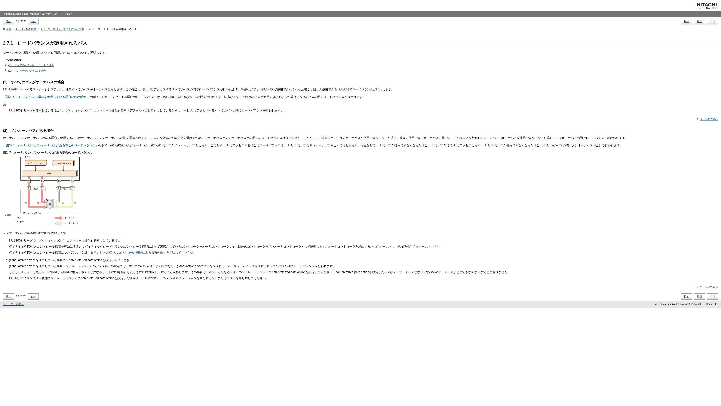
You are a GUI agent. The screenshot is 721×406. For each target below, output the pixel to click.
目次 (686, 21)
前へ (8, 21)
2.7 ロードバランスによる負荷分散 (62, 29)
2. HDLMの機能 (26, 29)
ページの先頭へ (709, 119)
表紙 (8, 29)
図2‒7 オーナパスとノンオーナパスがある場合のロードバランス (50, 145)
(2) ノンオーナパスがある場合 (27, 70)
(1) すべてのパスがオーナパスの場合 (31, 65)
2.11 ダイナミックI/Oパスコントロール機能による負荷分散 (122, 252)
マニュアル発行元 (13, 304)
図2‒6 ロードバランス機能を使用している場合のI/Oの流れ (46, 96)
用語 (699, 21)
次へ (33, 21)
